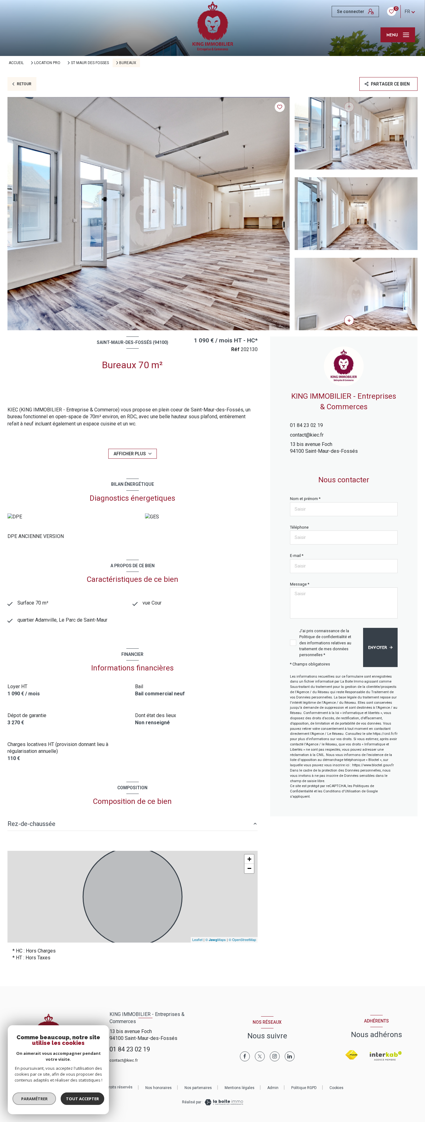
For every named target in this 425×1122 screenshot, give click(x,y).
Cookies (336, 1088)
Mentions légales (240, 1088)
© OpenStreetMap (242, 939)
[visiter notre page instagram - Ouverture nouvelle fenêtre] (275, 1056)
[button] (349, 320)
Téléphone (299, 527)
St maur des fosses (90, 63)
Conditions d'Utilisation (342, 791)
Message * (299, 584)
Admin (272, 1088)
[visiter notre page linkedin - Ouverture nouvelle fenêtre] (290, 1056)
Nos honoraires (158, 1088)
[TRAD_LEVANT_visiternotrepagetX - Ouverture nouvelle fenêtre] (260, 1056)
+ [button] (249, 859)
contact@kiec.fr (307, 435)
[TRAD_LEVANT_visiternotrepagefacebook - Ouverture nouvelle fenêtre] (245, 1056)
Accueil (16, 63)
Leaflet (197, 939)
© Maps (215, 939)
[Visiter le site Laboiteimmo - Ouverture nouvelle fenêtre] (223, 1102)
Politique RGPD (304, 1088)
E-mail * (296, 555)
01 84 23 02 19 (306, 425)
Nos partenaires (198, 1088)
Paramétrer (34, 1098)
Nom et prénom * (305, 498)
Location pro (47, 63)
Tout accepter (82, 1098)
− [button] (249, 868)
